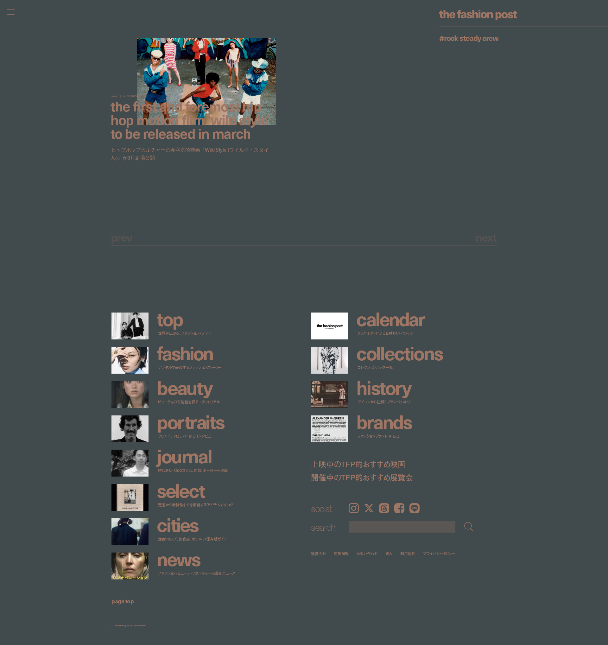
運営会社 (318, 553)
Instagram (354, 508)
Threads (384, 508)
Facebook (399, 508)
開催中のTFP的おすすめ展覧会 (362, 477)
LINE (414, 508)
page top (122, 601)
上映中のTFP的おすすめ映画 (358, 464)
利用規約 (407, 553)
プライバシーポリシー (439, 553)
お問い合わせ (366, 553)
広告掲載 (341, 553)
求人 (389, 553)
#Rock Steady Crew (468, 37)
